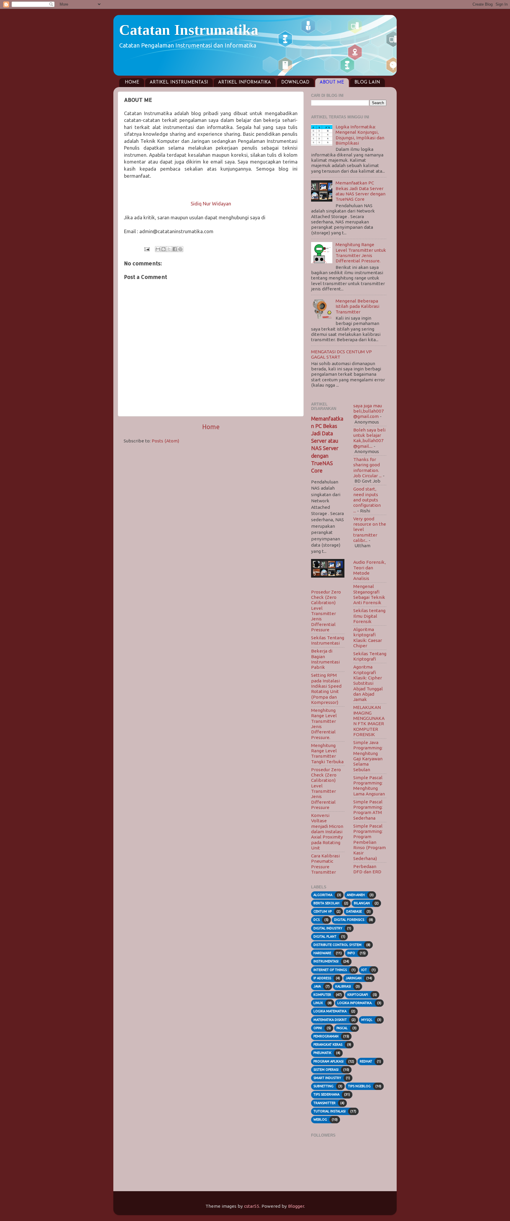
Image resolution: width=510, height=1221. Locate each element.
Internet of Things (330, 970)
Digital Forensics (349, 919)
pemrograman (326, 1036)
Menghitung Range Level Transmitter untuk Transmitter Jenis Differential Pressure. (361, 252)
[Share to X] (169, 249)
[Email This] (158, 249)
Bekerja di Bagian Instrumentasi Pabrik (325, 659)
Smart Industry (327, 1078)
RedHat (366, 1061)
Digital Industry (327, 928)
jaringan (354, 978)
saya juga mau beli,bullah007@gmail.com (368, 411)
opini (317, 1028)
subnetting (323, 1086)
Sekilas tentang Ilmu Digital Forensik (369, 616)
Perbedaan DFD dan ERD (367, 869)
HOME (132, 82)
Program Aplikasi (328, 1061)
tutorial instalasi (329, 1111)
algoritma (322, 895)
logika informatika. (354, 1003)
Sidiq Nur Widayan (211, 203)
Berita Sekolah (326, 903)
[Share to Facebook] (175, 249)
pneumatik (322, 1053)
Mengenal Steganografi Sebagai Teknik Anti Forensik (369, 594)
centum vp (322, 911)
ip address (322, 978)
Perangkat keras (327, 1044)
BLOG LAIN (367, 82)
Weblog (320, 1119)
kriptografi (357, 994)
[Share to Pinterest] (180, 249)
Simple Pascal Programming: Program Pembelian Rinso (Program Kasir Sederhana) (369, 842)
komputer (322, 994)
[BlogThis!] (163, 249)
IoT (364, 970)
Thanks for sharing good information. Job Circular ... (367, 467)
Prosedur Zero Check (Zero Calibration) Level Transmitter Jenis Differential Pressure (326, 610)
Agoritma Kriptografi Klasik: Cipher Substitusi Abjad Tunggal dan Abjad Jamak (368, 683)
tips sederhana (326, 1094)
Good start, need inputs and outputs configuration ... (367, 499)
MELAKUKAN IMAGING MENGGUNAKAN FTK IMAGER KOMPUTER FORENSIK (369, 721)
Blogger (296, 1206)
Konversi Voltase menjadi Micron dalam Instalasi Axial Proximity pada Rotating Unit (327, 831)
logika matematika (329, 1011)
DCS (316, 919)
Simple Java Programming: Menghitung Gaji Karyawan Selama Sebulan (367, 756)
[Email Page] (146, 248)
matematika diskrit (330, 1019)
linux (318, 1003)
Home (211, 426)
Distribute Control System (337, 945)
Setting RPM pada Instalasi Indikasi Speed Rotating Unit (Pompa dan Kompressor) (326, 689)
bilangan (362, 903)
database (354, 911)
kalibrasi (343, 986)
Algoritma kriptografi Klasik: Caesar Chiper (367, 637)
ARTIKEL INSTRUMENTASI (179, 82)
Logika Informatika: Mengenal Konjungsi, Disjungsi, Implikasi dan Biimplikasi (360, 135)
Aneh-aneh (356, 895)
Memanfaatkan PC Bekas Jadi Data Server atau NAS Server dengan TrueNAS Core (360, 191)
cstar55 (251, 1206)
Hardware (322, 953)
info (351, 953)
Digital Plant (324, 936)
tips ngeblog (359, 1086)
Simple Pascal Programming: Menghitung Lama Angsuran (369, 785)
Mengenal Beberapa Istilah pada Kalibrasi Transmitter (357, 306)
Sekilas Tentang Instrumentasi (327, 640)
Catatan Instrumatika (188, 30)
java (317, 986)
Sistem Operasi (326, 1069)
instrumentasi (326, 961)
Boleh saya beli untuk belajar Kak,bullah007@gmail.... (369, 438)
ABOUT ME (332, 82)
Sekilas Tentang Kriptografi (369, 656)
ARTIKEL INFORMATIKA (244, 82)
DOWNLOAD (295, 82)
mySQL (366, 1019)
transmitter (324, 1103)
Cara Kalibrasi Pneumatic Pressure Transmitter (325, 864)
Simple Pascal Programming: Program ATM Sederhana (367, 809)
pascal (342, 1028)
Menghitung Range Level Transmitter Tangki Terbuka (327, 753)
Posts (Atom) (165, 440)
